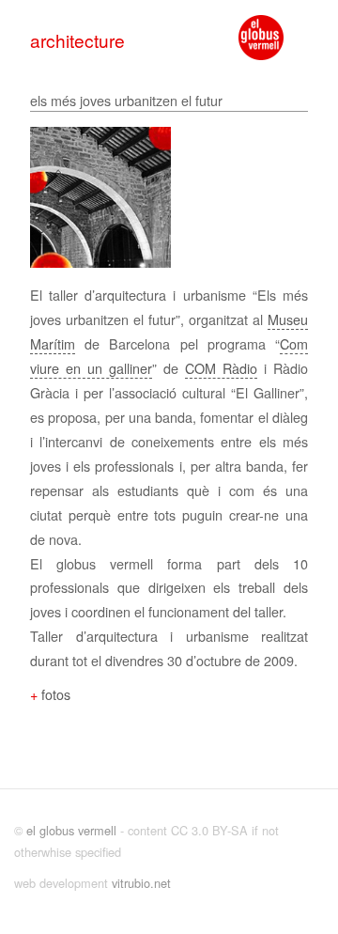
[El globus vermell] (261, 37)
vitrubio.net (141, 883)
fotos (55, 694)
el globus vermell (71, 830)
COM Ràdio (221, 368)
